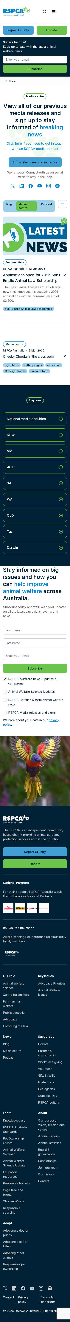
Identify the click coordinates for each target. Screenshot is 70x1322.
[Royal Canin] (8, 908)
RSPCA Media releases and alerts (32, 712)
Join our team (48, 1167)
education (53, 365)
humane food (39, 371)
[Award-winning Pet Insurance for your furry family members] (11, 953)
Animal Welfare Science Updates (31, 691)
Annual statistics (49, 1143)
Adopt (7, 1223)
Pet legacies (46, 1089)
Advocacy (10, 1019)
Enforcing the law (15, 1026)
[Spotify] (57, 186)
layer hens (12, 365)
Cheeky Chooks (15, 371)
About (42, 1113)
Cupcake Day (47, 1096)
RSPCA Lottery (49, 1102)
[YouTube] (39, 186)
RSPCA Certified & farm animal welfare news (35, 702)
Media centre (12, 1051)
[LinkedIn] (21, 186)
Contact (43, 1181)
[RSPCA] (16, 11)
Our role (9, 976)
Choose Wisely (13, 1201)
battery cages (33, 365)
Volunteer (45, 1069)
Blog (6, 1044)
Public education (15, 1012)
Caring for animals (16, 995)
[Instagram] (48, 186)
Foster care (46, 1082)
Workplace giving (50, 1062)
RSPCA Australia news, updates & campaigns (32, 681)
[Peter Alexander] (44, 908)
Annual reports (49, 1136)
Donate (43, 1044)
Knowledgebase (14, 1120)
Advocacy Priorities (52, 983)
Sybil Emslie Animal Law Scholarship (28, 308)
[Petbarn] (20, 908)
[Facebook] (30, 186)
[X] (12, 186)
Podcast (8, 1057)
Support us (46, 1036)
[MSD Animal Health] (32, 908)
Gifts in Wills (46, 1075)
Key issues (46, 976)
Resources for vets (16, 1183)
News (7, 1036)
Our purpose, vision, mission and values (51, 1125)
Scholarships (47, 1161)
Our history (46, 1174)
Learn (7, 1113)
